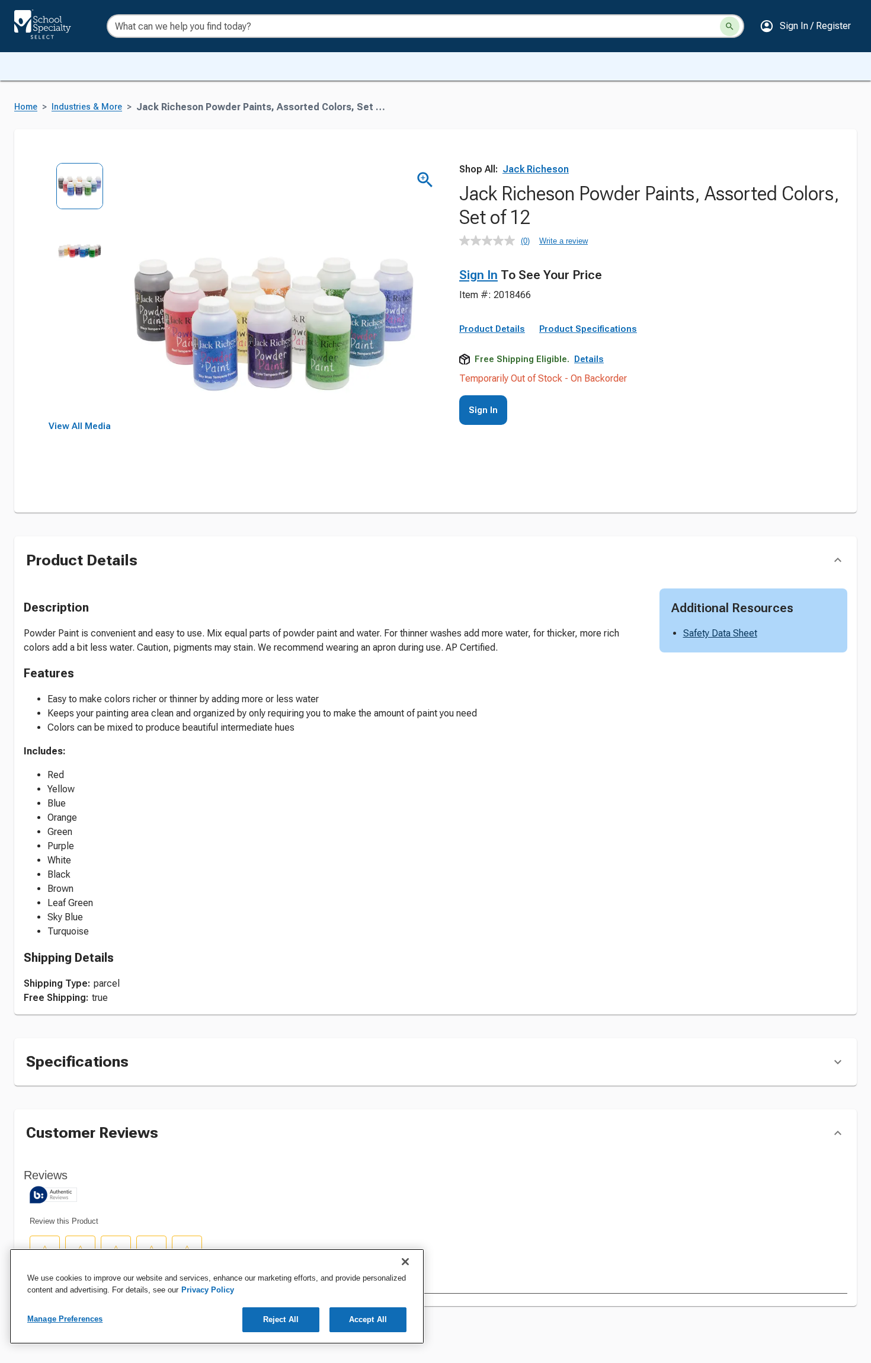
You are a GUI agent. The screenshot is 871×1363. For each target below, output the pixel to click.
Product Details (492, 329)
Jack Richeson (535, 169)
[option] (79, 194)
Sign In (478, 275)
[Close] (405, 1262)
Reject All (281, 1319)
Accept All (368, 1319)
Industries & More (87, 107)
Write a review (563, 240)
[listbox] (79, 291)
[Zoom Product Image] (425, 179)
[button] (805, 26)
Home (25, 107)
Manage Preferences (65, 1318)
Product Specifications (588, 329)
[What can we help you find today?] (729, 26)
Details (589, 359)
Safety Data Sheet (720, 633)
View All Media (80, 426)
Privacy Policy (207, 1289)
